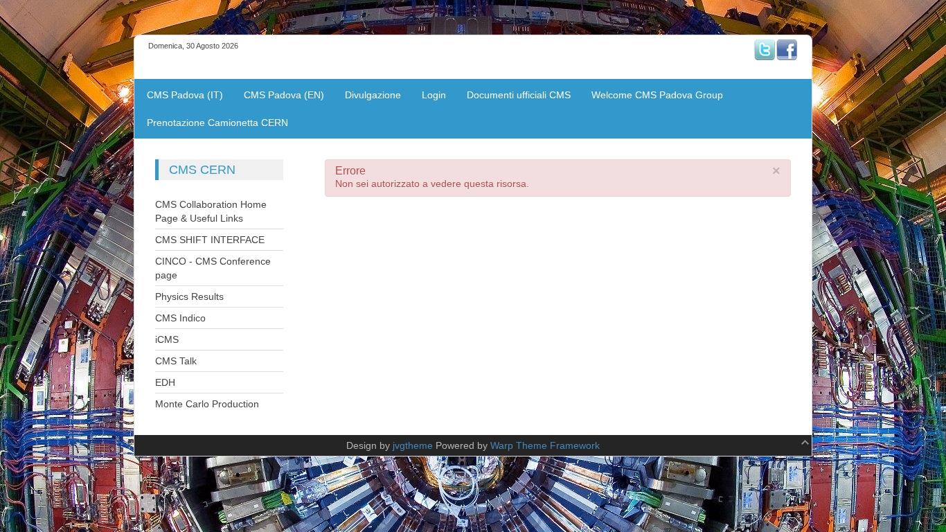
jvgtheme (413, 445)
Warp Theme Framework (545, 445)
